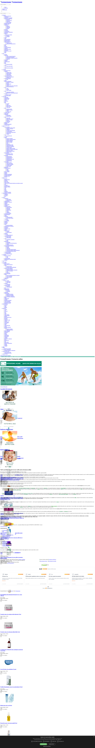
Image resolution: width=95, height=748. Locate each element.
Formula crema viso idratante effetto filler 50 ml (10, 631)
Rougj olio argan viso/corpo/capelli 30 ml (8, 723)
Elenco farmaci (4, 537)
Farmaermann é (4, 530)
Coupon (4, 356)
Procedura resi (4, 543)
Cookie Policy (4, 533)
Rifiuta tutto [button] (51, 744)
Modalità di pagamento (6, 541)
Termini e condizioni (22, 559)
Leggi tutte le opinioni (3, 526)
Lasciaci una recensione (6, 536)
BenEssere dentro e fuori (6, 429)
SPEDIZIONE (4, 9)
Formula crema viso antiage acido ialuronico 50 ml (10, 614)
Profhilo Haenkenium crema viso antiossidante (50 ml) (11, 686)
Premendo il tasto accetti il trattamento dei (9, 552)
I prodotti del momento (6, 389)
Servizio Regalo (4, 544)
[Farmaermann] (11, 2)
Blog (3, 531)
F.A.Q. (5, 7)
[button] (47, 746)
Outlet (1, 356)
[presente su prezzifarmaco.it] (45, 565)
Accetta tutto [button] (43, 744)
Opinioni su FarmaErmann (6, 535)
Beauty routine (4, 449)
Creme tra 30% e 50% (17, 356)
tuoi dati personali (16, 552)
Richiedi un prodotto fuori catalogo (7, 534)
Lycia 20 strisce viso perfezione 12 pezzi (8, 669)
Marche (7, 356)
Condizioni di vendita (5, 542)
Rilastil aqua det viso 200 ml (6, 705)
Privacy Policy (4, 532)
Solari (1, 409)
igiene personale (54, 506)
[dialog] (47, 742)
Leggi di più (59, 739)
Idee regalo (11, 356)
